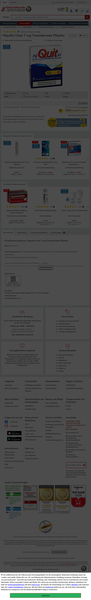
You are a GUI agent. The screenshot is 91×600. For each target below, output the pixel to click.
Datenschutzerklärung (16, 585)
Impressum (36, 585)
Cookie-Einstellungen (15, 587)
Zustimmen (49, 587)
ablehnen (74, 585)
